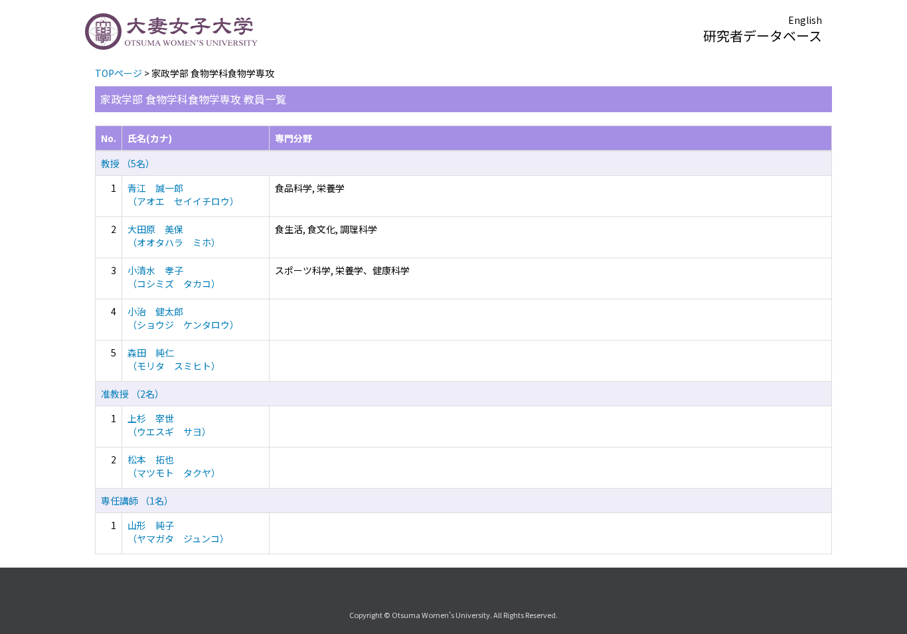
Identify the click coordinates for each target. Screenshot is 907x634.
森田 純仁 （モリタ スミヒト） (173, 359)
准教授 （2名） (132, 393)
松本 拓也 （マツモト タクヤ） (173, 466)
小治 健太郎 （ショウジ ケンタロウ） (183, 318)
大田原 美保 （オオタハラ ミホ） (173, 235)
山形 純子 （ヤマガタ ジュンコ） (178, 531)
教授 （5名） (128, 163)
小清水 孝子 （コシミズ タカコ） (173, 277)
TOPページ (118, 73)
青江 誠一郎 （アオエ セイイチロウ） (183, 194)
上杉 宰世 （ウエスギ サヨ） (169, 425)
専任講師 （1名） (137, 500)
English (805, 20)
